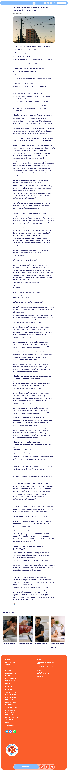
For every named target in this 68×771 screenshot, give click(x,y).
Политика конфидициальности (12, 767)
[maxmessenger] (51, 3)
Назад (3, 3)
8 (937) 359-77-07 (41, 676)
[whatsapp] (48, 3)
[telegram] (45, 3)
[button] (54, 3)
